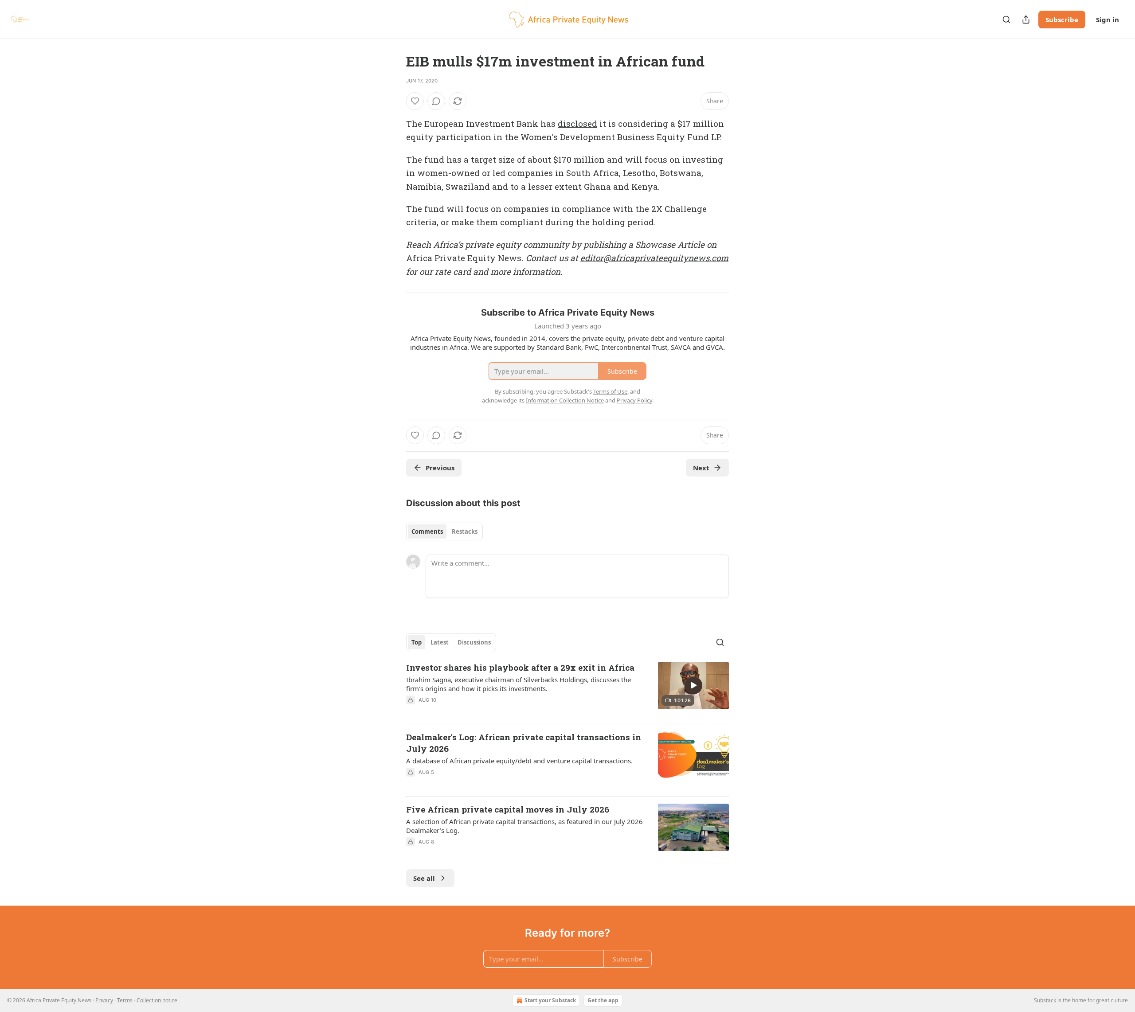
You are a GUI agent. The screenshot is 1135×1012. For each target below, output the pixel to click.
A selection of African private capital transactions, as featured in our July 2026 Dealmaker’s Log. (524, 826)
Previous (440, 467)
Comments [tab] (427, 531)
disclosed (577, 123)
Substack (1045, 1000)
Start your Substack (550, 1000)
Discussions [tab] (474, 642)
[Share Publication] (1026, 19)
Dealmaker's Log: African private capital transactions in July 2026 (523, 742)
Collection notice (157, 1000)
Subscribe (1061, 19)
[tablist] (444, 531)
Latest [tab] (440, 642)
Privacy (104, 1000)
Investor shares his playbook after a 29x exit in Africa (520, 667)
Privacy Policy (634, 400)
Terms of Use (610, 391)
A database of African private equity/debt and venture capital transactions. (519, 760)
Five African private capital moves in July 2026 (507, 809)
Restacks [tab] (464, 531)
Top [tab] (416, 642)
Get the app (602, 1000)
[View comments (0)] (436, 101)
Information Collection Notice (565, 400)
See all (424, 878)
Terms (125, 1000)
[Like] (415, 101)
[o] (693, 685)
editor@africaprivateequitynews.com (654, 257)
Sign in (1107, 19)
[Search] (1006, 19)
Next (701, 467)
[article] (567, 689)
